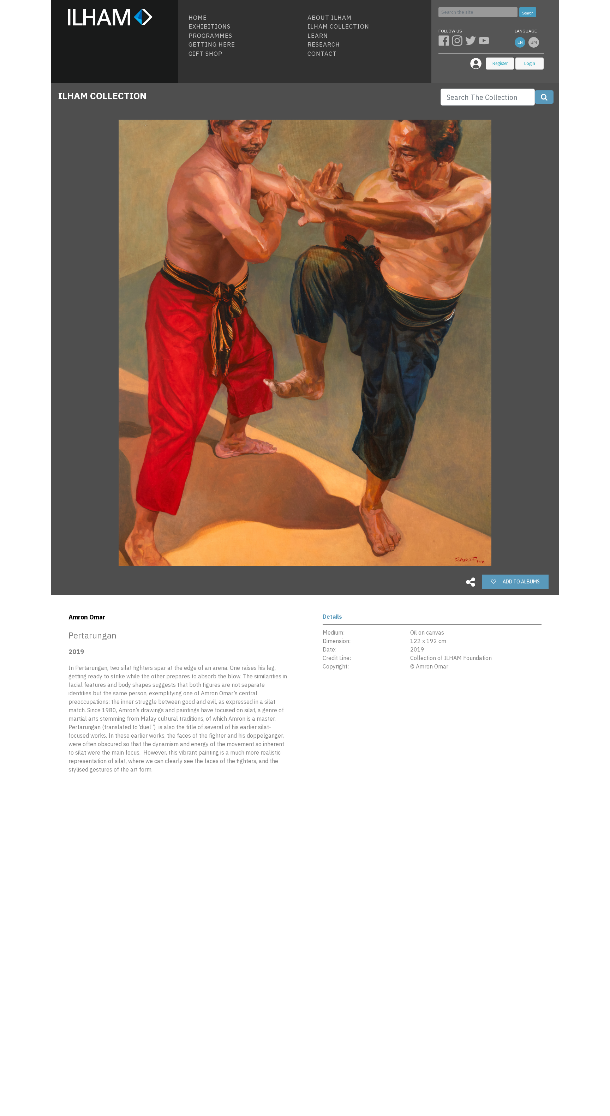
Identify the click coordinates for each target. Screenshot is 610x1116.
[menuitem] (245, 18)
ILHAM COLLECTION (102, 96)
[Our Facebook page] (445, 40)
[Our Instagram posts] (458, 40)
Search (527, 13)
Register (500, 63)
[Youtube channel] (485, 40)
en (520, 42)
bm (534, 42)
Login (529, 63)
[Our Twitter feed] (472, 40)
